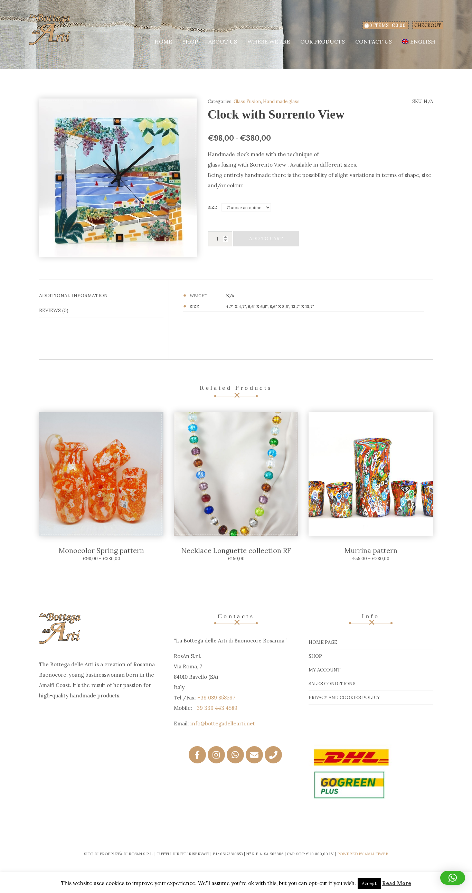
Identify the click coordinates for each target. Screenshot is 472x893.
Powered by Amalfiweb (362, 854)
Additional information (73, 295)
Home (163, 41)
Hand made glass (281, 101)
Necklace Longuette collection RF (236, 550)
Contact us (373, 41)
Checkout (427, 25)
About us (222, 41)
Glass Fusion (247, 101)
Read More (396, 883)
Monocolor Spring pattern (101, 550)
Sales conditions (332, 684)
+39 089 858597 (216, 697)
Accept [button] (369, 883)
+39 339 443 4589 (215, 708)
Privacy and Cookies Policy (344, 698)
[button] (452, 878)
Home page (323, 642)
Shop (190, 41)
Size (212, 207)
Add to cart (266, 238)
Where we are (268, 41)
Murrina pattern (370, 550)
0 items (387, 25)
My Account (325, 670)
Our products (322, 41)
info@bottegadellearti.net (222, 723)
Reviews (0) (53, 310)
